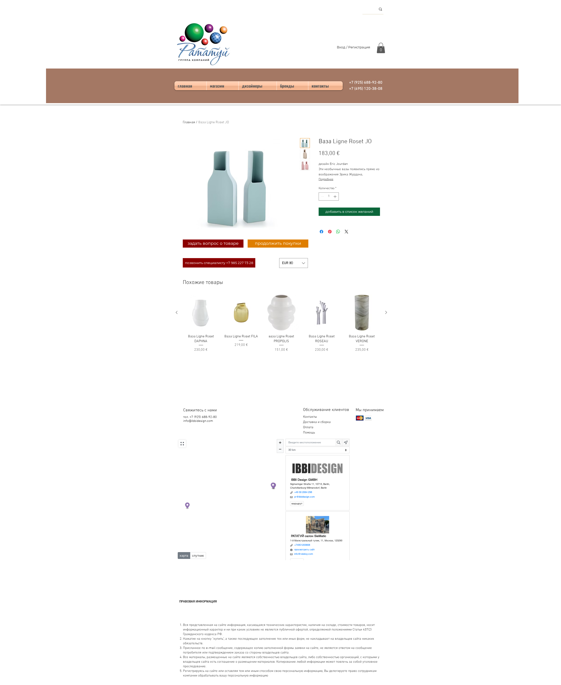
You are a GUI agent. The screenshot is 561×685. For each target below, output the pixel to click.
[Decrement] (322, 196)
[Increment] (335, 196)
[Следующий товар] (386, 312)
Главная (189, 122)
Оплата (308, 427)
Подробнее (326, 179)
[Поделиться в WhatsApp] (338, 231)
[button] (380, 48)
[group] (281, 326)
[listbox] (293, 263)
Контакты (310, 417)
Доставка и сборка (317, 422)
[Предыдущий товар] (176, 312)
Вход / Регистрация (353, 47)
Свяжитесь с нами (200, 410)
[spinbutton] (329, 196)
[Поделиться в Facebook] (321, 231)
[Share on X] (346, 231)
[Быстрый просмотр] (201, 313)
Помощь (309, 433)
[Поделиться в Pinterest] (329, 231)
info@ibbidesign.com (198, 421)
